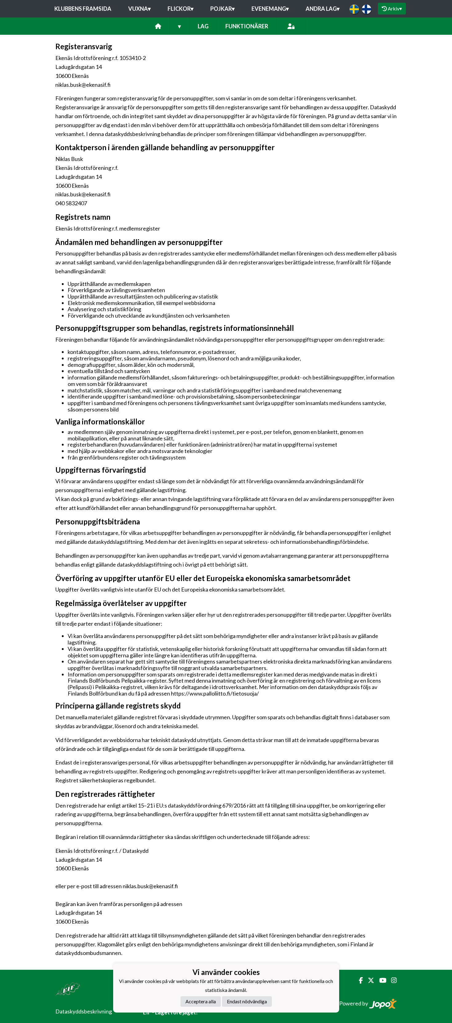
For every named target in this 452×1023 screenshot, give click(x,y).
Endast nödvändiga (247, 1001)
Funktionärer (246, 26)
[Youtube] (380, 980)
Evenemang (270, 8)
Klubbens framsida (82, 8)
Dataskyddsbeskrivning (83, 1011)
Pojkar (222, 8)
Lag (203, 26)
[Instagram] (391, 980)
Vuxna (139, 8)
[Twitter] (368, 980)
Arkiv (395, 8)
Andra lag (322, 8)
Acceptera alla (200, 1001)
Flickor (180, 8)
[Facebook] (358, 980)
